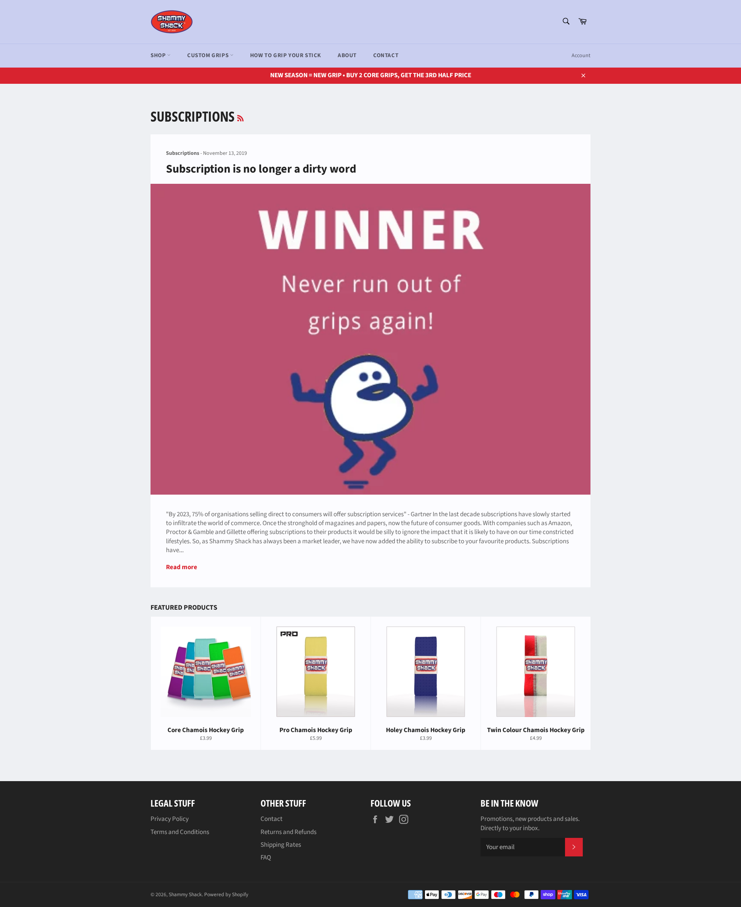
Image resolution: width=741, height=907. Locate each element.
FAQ (266, 857)
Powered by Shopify (226, 894)
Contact (385, 55)
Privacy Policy (170, 819)
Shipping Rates (281, 844)
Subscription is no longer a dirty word (261, 169)
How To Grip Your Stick (285, 55)
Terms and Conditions (180, 832)
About (347, 55)
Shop (159, 55)
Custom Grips (208, 55)
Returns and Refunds (288, 832)
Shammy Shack (185, 894)
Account (581, 55)
